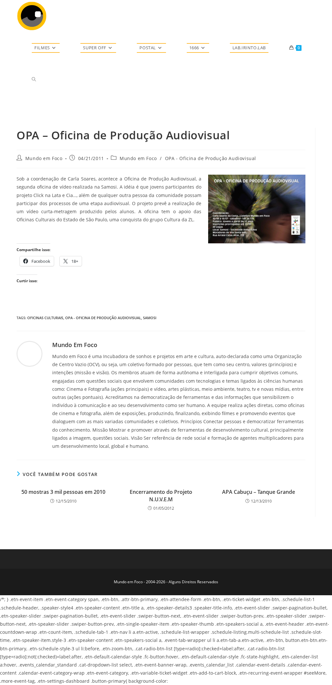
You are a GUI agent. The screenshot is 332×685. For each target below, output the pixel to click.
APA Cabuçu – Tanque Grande (258, 491)
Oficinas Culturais (45, 317)
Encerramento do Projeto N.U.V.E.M (161, 495)
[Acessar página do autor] (29, 353)
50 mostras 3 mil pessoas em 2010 (63, 491)
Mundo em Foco (44, 158)
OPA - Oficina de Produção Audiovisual (210, 158)
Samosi (149, 317)
